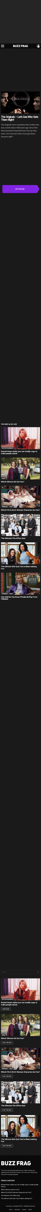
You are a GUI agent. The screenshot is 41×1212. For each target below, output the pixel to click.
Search (38, 972)
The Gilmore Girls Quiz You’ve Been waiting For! (19, 567)
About (11, 1209)
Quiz (3, 478)
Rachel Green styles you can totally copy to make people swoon (19, 452)
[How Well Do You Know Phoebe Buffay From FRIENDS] (20, 584)
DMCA (30, 1209)
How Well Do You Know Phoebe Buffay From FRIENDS (19, 598)
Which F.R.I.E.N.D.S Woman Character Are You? (20, 510)
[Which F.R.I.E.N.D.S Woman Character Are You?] (20, 497)
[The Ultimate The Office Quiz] (20, 525)
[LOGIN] (38, 45)
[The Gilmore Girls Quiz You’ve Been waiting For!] (20, 553)
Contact (24, 1209)
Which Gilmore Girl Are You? (12, 482)
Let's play (20, 189)
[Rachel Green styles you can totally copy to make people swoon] (20, 438)
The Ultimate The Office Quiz (13, 538)
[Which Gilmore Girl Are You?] (20, 468)
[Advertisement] (20, 22)
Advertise (17, 1209)
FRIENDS (5, 506)
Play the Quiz (6, 1042)
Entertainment (8, 448)
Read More (5, 1009)
